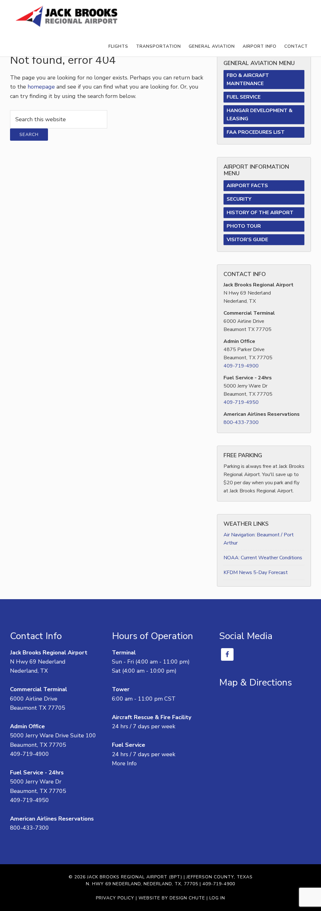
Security (239, 199)
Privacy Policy (115, 898)
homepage (41, 86)
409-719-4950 (241, 402)
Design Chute (187, 898)
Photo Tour (244, 226)
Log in (217, 898)
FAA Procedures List (256, 132)
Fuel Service (243, 97)
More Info (124, 763)
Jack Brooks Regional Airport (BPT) (134, 877)
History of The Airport (260, 212)
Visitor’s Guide (247, 239)
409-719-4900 (241, 365)
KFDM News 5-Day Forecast (256, 572)
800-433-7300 (241, 422)
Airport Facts (247, 185)
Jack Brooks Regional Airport (66, 17)
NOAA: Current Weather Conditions (263, 557)
